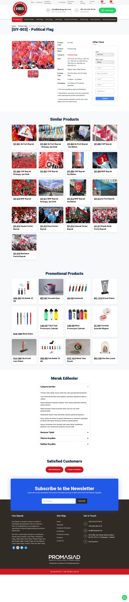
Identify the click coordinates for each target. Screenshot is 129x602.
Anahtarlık (75, 298)
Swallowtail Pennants (71, 19)
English (103, 3)
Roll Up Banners (95, 19)
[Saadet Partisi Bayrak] (24, 215)
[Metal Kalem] (24, 318)
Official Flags (84, 19)
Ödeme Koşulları (48, 438)
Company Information (47, 2)
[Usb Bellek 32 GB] (24, 287)
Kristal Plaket (104, 298)
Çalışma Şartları (47, 386)
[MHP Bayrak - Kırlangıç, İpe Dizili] (51, 187)
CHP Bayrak (103, 144)
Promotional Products (109, 19)
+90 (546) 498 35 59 (95, 526)
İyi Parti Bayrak (104, 199)
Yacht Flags (49, 19)
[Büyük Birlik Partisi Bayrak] (105, 215)
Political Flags (22, 26)
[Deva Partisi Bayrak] (51, 215)
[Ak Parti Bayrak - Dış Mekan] (78, 133)
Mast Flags (39, 19)
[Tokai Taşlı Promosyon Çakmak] (51, 314)
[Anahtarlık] (78, 287)
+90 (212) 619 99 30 (95, 521)
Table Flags (58, 19)
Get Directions (93, 542)
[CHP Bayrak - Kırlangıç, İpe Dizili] (24, 160)
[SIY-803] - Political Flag (37, 26)
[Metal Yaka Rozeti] (78, 347)
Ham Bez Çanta (104, 358)
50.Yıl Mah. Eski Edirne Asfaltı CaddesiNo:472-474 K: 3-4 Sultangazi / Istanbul (101, 536)
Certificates (62, 2)
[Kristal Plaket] (105, 287)
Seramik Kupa (50, 298)
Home (32, 2)
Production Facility (71, 2)
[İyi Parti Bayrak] (105, 187)
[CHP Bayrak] (105, 133)
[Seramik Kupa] (51, 287)
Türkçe (112, 3)
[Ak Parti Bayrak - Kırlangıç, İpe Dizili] (51, 133)
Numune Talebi (47, 432)
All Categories (17, 19)
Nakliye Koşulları (48, 444)
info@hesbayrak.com (95, 530)
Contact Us (92, 2)
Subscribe (81, 501)
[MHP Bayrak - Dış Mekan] (78, 187)
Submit (104, 98)
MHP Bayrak (103, 171)
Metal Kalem (23, 334)
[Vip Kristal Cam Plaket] (24, 347)
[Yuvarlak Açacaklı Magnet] (105, 314)
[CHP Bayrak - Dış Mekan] (78, 160)
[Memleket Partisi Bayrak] (24, 242)
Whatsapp (109, 10)
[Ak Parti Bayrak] (24, 133)
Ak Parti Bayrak (23, 144)
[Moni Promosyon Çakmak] (78, 314)
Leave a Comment (74, 469)
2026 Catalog (82, 2)
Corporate (39, 2)
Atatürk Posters (29, 19)
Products (60, 537)
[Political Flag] (33, 55)
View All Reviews (54, 469)
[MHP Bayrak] (105, 160)
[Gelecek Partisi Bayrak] (78, 215)
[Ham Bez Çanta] (105, 347)
